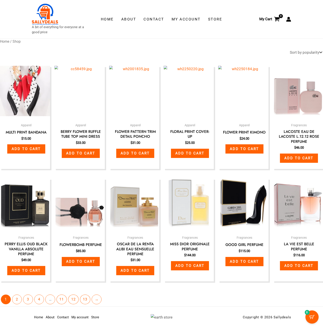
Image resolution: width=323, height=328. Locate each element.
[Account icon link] (288, 19)
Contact (63, 317)
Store (95, 317)
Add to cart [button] (26, 149)
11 (61, 299)
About (50, 317)
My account (80, 317)
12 (73, 299)
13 (85, 299)
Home (4, 41)
